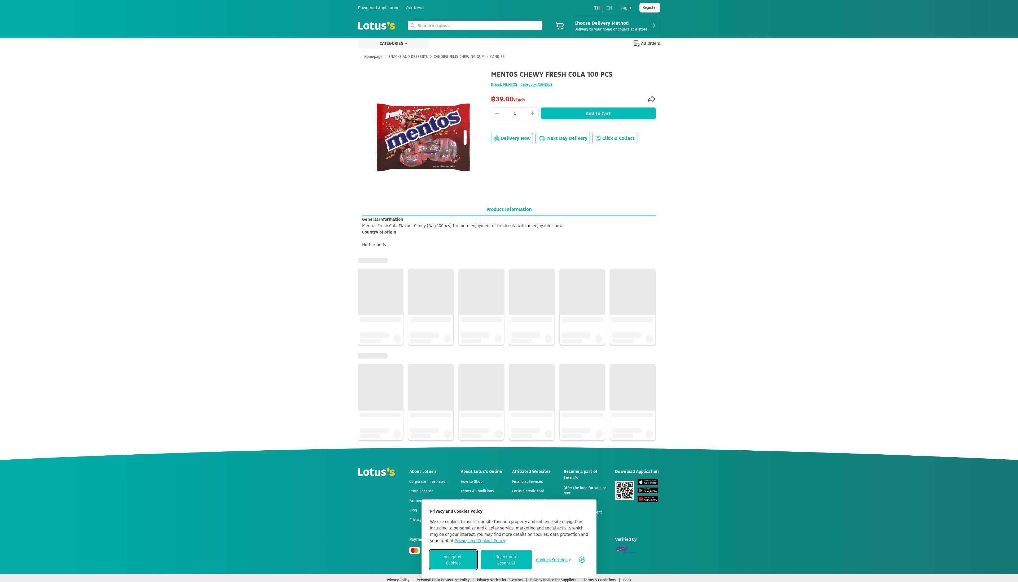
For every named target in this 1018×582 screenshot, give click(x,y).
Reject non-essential (506, 559)
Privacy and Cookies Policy (480, 540)
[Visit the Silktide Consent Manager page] (581, 559)
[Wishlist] (650, 75)
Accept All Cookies (453, 559)
